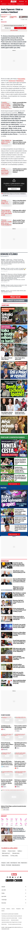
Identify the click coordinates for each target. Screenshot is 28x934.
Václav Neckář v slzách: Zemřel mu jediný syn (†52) (19, 571)
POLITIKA (3, 488)
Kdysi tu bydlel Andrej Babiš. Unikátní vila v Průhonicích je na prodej (19, 682)
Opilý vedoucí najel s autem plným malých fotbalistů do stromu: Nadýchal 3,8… (19, 650)
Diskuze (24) (3, 21)
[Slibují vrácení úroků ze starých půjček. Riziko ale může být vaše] (6, 619)
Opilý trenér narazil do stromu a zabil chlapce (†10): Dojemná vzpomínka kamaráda (19, 674)
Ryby (25, 825)
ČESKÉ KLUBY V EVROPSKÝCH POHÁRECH (13, 437)
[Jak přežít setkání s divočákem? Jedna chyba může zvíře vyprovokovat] (6, 667)
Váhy (2, 825)
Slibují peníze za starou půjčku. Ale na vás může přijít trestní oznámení (18, 588)
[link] (7, 877)
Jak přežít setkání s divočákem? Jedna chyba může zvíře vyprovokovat (19, 666)
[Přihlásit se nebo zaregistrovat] (26, 1)
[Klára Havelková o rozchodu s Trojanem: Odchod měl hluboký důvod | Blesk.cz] (6, 595)
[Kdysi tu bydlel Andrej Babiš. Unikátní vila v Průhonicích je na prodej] (6, 683)
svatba (8, 862)
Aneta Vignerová (13, 862)
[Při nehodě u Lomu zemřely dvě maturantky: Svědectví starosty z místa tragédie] (6, 627)
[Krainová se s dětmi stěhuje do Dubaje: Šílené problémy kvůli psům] (6, 635)
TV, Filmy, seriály (14, 855)
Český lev (3, 865)
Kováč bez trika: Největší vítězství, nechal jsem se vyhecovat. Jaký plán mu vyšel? (20, 461)
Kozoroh (16, 825)
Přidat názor (15, 297)
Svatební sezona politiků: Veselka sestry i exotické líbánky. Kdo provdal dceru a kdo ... (20, 520)
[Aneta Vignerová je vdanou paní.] (4, 16)
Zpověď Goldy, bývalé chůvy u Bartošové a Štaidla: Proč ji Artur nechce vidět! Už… (19, 642)
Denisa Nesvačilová (16, 865)
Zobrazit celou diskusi (15, 300)
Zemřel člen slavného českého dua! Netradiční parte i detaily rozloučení (18, 564)
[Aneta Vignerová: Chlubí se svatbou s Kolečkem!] (5, 14)
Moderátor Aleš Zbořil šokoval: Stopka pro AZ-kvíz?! (18, 602)
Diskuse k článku (9, 254)
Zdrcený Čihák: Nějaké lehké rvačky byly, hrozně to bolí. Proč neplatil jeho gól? (20, 478)
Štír (6, 825)
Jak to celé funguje (14, 30)
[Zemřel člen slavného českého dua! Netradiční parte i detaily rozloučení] (6, 565)
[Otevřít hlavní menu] (1, 1)
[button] (9, 880)
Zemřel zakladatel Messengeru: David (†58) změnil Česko (19, 658)
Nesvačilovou (20, 80)
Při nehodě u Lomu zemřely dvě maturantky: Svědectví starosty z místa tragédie (19, 626)
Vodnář (21, 825)
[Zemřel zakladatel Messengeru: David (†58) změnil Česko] (6, 659)
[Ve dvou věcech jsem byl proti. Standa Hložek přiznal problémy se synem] (6, 611)
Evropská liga (3, 464)
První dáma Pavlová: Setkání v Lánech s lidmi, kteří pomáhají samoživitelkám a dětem (20, 512)
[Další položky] (26, 4)
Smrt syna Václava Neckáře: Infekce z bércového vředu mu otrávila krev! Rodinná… (19, 580)
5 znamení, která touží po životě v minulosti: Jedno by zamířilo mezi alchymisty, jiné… (19, 838)
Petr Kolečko (21, 78)
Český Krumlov (24, 862)
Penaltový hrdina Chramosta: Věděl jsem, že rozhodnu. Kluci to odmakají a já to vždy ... (21, 469)
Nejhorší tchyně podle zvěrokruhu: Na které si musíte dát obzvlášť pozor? (19, 829)
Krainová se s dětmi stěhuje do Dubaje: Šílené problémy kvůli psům (19, 634)
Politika (2, 515)
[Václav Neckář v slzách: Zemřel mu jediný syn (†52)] (6, 573)
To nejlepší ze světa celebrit (9, 848)
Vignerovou (12, 80)
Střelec (12, 825)
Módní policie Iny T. (6, 853)
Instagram (3, 862)
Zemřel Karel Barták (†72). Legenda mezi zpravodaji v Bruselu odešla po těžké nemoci (21, 528)
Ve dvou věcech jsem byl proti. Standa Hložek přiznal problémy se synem (19, 610)
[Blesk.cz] (14, 1)
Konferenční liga (4, 472)
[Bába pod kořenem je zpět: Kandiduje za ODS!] (14, 498)
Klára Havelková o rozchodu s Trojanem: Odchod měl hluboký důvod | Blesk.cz (19, 594)
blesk (19, 862)
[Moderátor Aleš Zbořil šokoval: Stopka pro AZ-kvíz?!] (6, 603)
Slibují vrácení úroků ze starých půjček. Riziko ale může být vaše (19, 618)
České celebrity (5, 855)
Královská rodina (15, 853)
